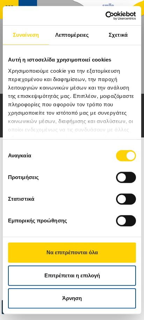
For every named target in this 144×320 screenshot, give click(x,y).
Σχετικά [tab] (118, 35)
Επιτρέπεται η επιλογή (72, 275)
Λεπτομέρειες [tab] (72, 35)
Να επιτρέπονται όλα (72, 252)
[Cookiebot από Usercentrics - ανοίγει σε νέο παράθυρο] (105, 15)
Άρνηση (72, 298)
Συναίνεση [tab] (26, 35)
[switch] (126, 177)
